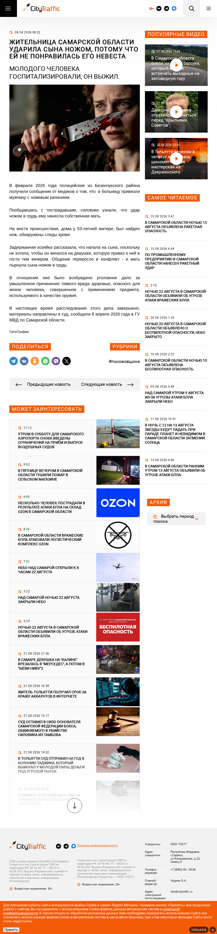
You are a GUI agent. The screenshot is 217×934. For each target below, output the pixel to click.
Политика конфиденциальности (97, 845)
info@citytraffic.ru (181, 891)
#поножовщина (124, 361)
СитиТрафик (19, 332)
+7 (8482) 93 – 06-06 (183, 869)
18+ (151, 8)
